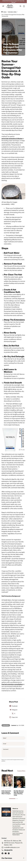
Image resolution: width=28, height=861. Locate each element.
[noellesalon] (10, 6)
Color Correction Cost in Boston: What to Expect (6, 792)
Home (4, 11)
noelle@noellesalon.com (12, 847)
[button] (3, 6)
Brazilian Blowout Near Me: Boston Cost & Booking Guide (19, 793)
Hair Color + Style (12, 11)
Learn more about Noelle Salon (17, 834)
